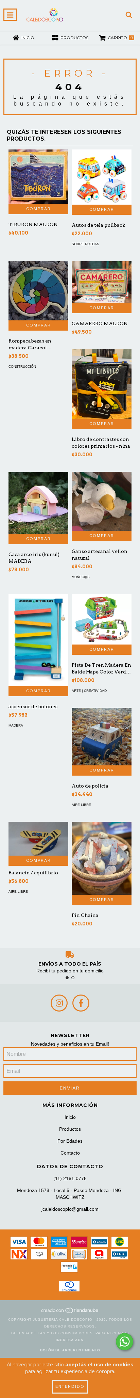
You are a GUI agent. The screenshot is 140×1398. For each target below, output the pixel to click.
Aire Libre (81, 805)
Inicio (70, 1117)
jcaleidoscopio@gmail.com (70, 1209)
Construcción (22, 366)
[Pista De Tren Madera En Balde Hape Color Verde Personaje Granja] (102, 619)
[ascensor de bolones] (38, 640)
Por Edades (70, 1141)
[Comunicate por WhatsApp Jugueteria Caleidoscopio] (124, 1341)
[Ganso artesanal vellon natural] (102, 501)
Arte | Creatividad (89, 691)
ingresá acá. (70, 1340)
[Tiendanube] (70, 1313)
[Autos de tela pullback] (102, 177)
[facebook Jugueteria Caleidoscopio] (80, 1003)
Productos (70, 1129)
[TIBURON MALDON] (38, 176)
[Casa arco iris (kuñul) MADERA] (38, 503)
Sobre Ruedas (85, 244)
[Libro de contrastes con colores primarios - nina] (102, 384)
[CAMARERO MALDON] (102, 282)
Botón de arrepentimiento (70, 1350)
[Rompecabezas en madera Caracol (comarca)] (38, 290)
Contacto (70, 1153)
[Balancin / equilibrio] (38, 839)
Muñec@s (81, 577)
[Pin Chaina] (102, 858)
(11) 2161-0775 (70, 1178)
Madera (15, 725)
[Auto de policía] (102, 736)
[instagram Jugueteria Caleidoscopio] (59, 1003)
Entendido (70, 1386)
